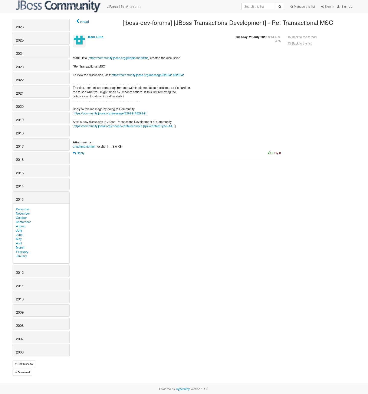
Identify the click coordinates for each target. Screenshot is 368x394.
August (20, 226)
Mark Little (95, 37)
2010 (20, 299)
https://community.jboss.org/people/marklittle (118, 58)
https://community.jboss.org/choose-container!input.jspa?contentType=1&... (124, 126)
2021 (20, 93)
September (23, 222)
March (20, 247)
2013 (20, 199)
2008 (20, 325)
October (21, 217)
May (19, 239)
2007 (20, 338)
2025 (20, 40)
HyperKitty (183, 389)
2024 (20, 53)
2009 (20, 312)
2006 (20, 352)
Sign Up (346, 6)
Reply (80, 153)
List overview (25, 363)
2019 (20, 119)
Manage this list (304, 6)
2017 (20, 146)
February (22, 252)
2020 (20, 106)
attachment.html (84, 146)
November (23, 213)
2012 (20, 272)
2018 (20, 133)
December (23, 209)
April (19, 243)
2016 (20, 159)
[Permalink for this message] (279, 41)
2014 (20, 186)
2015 (20, 172)
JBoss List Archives (124, 6)
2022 (20, 79)
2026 (20, 26)
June (19, 234)
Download (23, 372)
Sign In (329, 6)
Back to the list (301, 43)
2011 (20, 285)
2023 (20, 66)
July (19, 230)
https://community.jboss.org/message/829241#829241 (148, 75)
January (21, 256)
